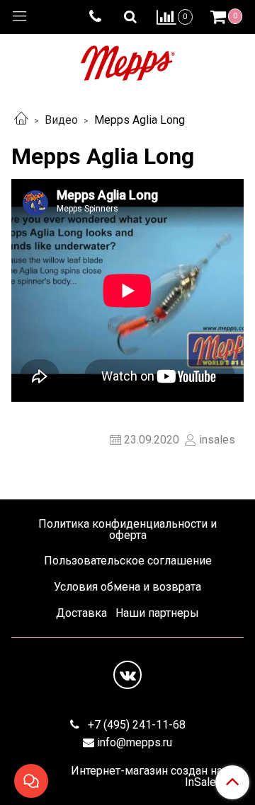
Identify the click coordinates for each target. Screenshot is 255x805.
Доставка (81, 613)
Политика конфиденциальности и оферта (127, 529)
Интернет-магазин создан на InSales (146, 776)
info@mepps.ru (134, 742)
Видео (61, 120)
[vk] (127, 675)
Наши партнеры (157, 613)
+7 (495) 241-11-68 (135, 724)
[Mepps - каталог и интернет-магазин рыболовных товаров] (128, 60)
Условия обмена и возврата (127, 586)
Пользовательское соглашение (128, 560)
